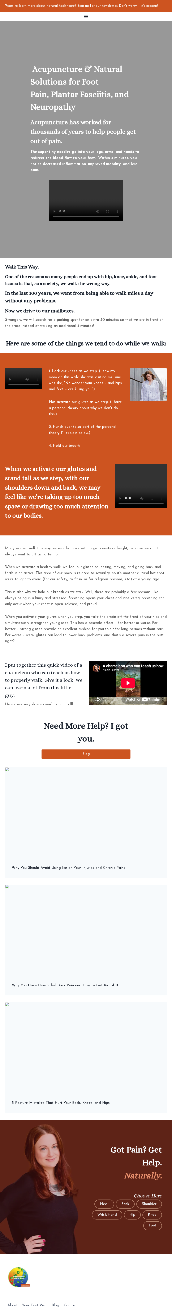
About (12, 1305)
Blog (55, 1305)
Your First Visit (34, 1305)
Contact (70, 1305)
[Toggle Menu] (86, 16)
